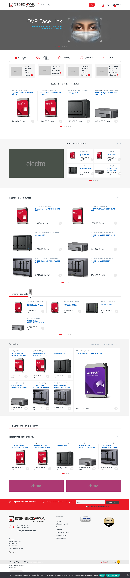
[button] (61, 126)
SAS (117, 344)
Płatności (59, 529)
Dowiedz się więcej (115, 121)
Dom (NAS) (98, 90)
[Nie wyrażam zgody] (128, 575)
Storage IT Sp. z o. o (16, 562)
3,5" (13, 90)
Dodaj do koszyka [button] (31, 121)
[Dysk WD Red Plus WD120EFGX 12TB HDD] (100, 155)
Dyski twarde (24, 90)
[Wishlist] (108, 5)
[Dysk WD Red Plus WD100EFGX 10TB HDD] (73, 155)
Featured (55, 84)
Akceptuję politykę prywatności (98, 506)
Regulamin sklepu (61, 535)
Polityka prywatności (62, 532)
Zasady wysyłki (61, 538)
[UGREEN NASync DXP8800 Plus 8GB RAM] (23, 268)
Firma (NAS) (105, 90)
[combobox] (64, 5)
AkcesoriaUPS (108, 344)
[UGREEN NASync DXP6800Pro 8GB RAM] (78, 268)
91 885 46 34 (23, 527)
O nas (58, 527)
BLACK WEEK (95, 344)
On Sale (65, 84)
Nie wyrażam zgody (113, 575)
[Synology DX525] (73, 169)
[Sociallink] (10, 552)
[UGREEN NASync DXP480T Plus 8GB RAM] (100, 169)
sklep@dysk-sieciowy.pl (27, 531)
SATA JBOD (56, 232)
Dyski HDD (18, 90)
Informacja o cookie (62, 524)
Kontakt (58, 521)
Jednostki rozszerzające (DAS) (76, 90)
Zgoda (102, 575)
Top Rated (75, 84)
